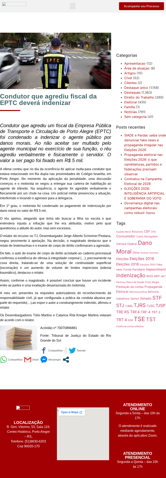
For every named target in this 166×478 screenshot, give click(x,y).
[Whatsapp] (22, 459)
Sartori (134, 298)
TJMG (129, 306)
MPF (157, 276)
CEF (147, 231)
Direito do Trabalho (139, 97)
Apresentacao (135, 63)
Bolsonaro (137, 231)
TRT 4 (121, 319)
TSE (139, 319)
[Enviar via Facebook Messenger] (50, 359)
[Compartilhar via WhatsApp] (11, 359)
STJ (120, 305)
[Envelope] (34, 459)
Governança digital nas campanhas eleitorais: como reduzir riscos (142, 208)
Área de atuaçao (137, 68)
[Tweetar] (77, 350)
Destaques (132, 92)
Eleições (122, 259)
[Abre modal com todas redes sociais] (65, 359)
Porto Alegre (152, 282)
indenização (130, 275)
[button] (73, 6)
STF (157, 298)
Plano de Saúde (135, 282)
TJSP (160, 305)
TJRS (140, 305)
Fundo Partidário (134, 269)
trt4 (130, 320)
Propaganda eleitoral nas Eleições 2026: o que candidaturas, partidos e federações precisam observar (143, 164)
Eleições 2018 (127, 264)
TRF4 (135, 312)
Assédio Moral (123, 232)
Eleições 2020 (147, 264)
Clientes (130, 83)
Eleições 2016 (142, 258)
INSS (149, 276)
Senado (145, 298)
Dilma (136, 252)
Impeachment (156, 269)
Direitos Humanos (149, 253)
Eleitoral (130, 102)
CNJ (153, 231)
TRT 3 (155, 312)
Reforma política (138, 291)
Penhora (120, 282)
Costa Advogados (147, 236)
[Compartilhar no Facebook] (51, 350)
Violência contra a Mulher (130, 326)
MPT (163, 276)
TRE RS (122, 312)
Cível (128, 78)
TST (151, 319)
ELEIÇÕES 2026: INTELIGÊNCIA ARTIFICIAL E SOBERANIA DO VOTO (144, 193)
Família (129, 107)
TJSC (151, 306)
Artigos (130, 73)
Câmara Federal (126, 243)
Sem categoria (135, 117)
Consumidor (125, 236)
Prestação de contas (130, 286)
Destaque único (136, 88)
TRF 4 (145, 312)
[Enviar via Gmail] (31, 359)
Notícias (130, 112)
